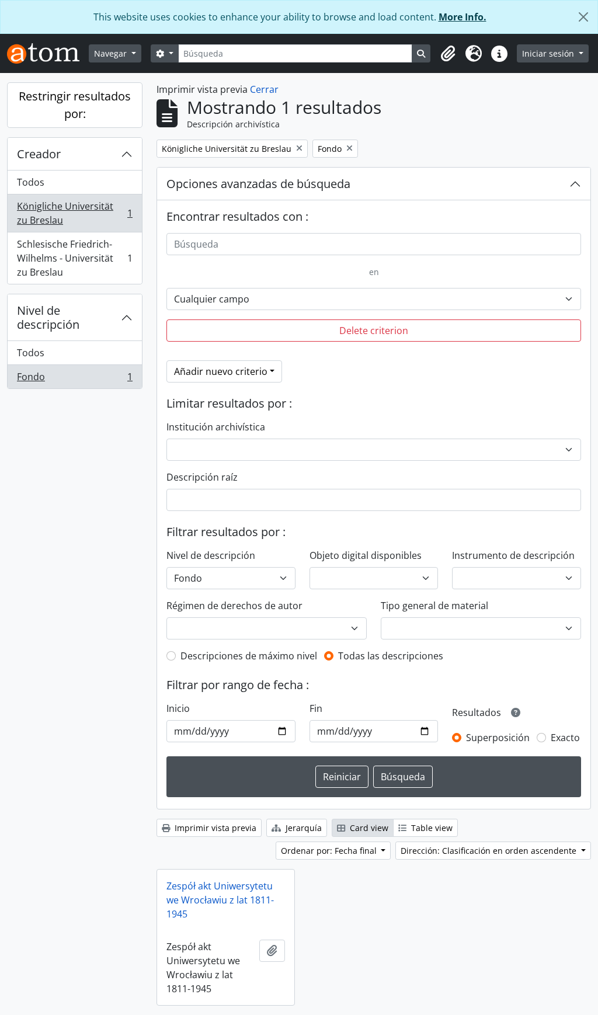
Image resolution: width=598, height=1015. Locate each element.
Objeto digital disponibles (366, 555)
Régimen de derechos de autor (234, 605)
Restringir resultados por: (75, 104)
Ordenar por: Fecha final (330, 850)
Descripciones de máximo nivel (248, 655)
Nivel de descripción (48, 317)
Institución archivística (215, 426)
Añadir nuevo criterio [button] (220, 371)
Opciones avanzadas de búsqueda (258, 184)
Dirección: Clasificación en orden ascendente (490, 850)
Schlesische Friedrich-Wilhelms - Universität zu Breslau (74, 258)
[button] (448, 54)
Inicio (178, 708)
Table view (431, 827)
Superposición (498, 737)
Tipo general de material (434, 605)
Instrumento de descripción (513, 555)
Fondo (74, 379)
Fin (316, 708)
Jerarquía (302, 827)
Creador (39, 154)
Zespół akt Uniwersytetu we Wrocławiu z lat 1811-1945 (220, 900)
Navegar (111, 53)
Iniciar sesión (549, 53)
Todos (30, 182)
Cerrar (264, 89)
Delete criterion (373, 330)
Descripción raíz (202, 477)
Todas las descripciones (390, 655)
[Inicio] (48, 53)
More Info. (462, 17)
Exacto (565, 737)
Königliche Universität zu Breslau (74, 213)
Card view (367, 827)
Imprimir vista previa (214, 827)
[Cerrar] (583, 17)
